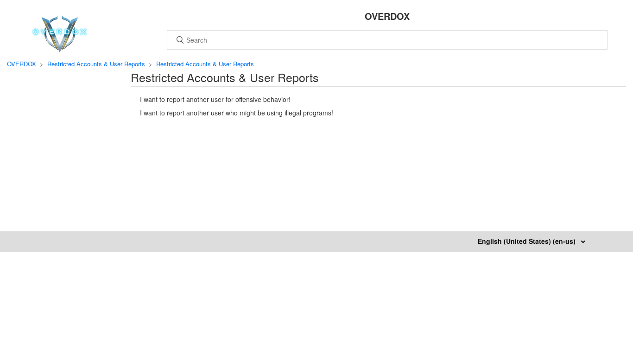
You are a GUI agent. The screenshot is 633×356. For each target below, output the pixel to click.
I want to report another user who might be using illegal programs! (236, 112)
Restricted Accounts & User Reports (96, 63)
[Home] (59, 49)
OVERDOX (21, 63)
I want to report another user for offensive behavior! (215, 99)
